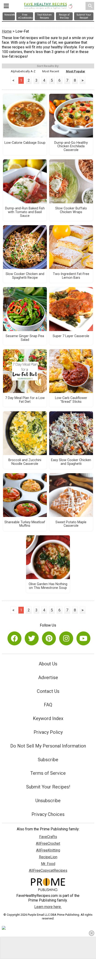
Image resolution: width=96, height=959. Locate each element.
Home (7, 31)
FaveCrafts (48, 837)
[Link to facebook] (14, 638)
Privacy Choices (48, 814)
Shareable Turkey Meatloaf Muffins (24, 524)
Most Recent (50, 71)
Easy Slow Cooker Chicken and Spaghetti (71, 462)
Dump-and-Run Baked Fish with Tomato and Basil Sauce (25, 212)
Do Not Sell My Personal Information (48, 746)
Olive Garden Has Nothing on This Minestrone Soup (48, 586)
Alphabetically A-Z (23, 71)
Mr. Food (48, 864)
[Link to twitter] (32, 638)
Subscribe (48, 759)
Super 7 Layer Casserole (71, 336)
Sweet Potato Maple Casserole (70, 524)
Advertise (48, 677)
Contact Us (48, 691)
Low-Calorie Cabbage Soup (24, 143)
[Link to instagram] (66, 638)
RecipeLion (48, 857)
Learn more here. (48, 907)
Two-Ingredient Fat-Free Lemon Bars (71, 276)
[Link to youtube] (83, 638)
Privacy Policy (48, 732)
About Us (48, 664)
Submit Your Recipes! (48, 787)
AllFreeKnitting (48, 850)
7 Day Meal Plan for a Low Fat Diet (25, 400)
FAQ (48, 705)
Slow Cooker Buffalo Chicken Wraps (71, 210)
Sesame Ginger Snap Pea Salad (25, 338)
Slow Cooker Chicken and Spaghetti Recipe (25, 276)
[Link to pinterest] (49, 638)
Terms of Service (48, 773)
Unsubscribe (48, 800)
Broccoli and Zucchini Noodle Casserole (24, 462)
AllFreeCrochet (48, 843)
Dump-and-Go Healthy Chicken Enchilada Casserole (71, 146)
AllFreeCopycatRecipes (48, 870)
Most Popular (75, 71)
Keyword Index (48, 718)
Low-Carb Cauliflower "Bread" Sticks (71, 400)
